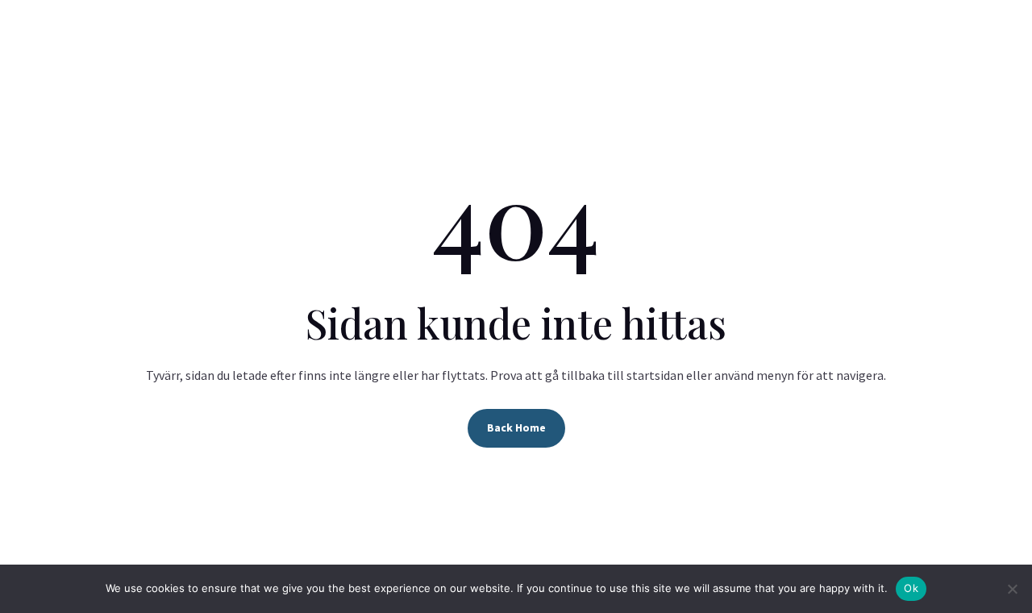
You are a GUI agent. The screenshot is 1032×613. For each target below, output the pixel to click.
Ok (911, 588)
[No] (1012, 589)
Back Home (516, 427)
